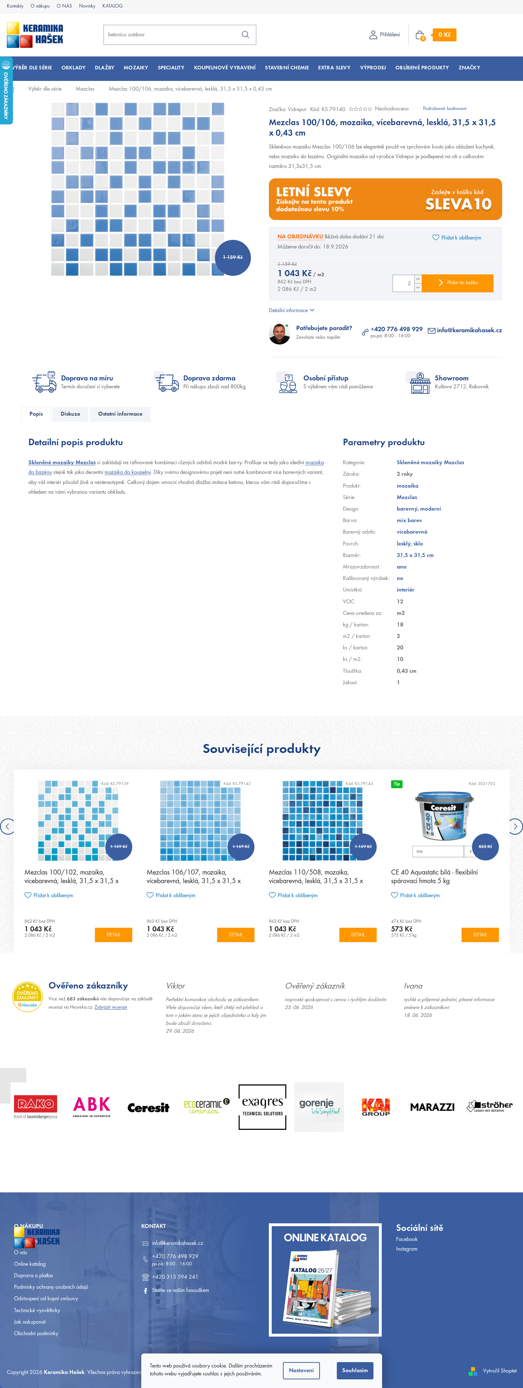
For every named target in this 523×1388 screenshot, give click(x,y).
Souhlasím (355, 1371)
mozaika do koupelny (128, 472)
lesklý (403, 544)
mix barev (409, 521)
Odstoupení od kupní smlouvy (46, 1299)
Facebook (407, 1239)
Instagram (407, 1249)
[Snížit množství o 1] (418, 287)
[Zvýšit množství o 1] (418, 279)
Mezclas (407, 498)
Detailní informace (288, 311)
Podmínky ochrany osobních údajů (51, 1287)
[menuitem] (32, 68)
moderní (430, 509)
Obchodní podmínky (36, 1334)
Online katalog (30, 1264)
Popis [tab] (36, 414)
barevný (407, 509)
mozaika (407, 486)
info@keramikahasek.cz (469, 331)
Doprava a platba (33, 1276)
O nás (20, 1253)
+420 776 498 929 (397, 330)
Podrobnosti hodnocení (445, 108)
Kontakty (15, 6)
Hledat (245, 34)
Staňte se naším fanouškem (180, 1290)
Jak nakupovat (29, 1322)
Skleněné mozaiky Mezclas (62, 463)
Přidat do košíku (462, 283)
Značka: (288, 110)
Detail (113, 935)
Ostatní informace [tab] (120, 414)
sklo (418, 544)
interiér (405, 590)
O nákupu (40, 6)
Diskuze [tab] (70, 414)
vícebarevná (412, 532)
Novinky (87, 6)
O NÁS (64, 6)
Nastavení (301, 1371)
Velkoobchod (28, 1241)
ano (402, 567)
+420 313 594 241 (175, 1277)
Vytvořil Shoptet (500, 1371)
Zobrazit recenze (111, 1007)
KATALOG (112, 6)
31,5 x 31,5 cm (415, 555)
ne (400, 578)
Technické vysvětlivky (37, 1311)
